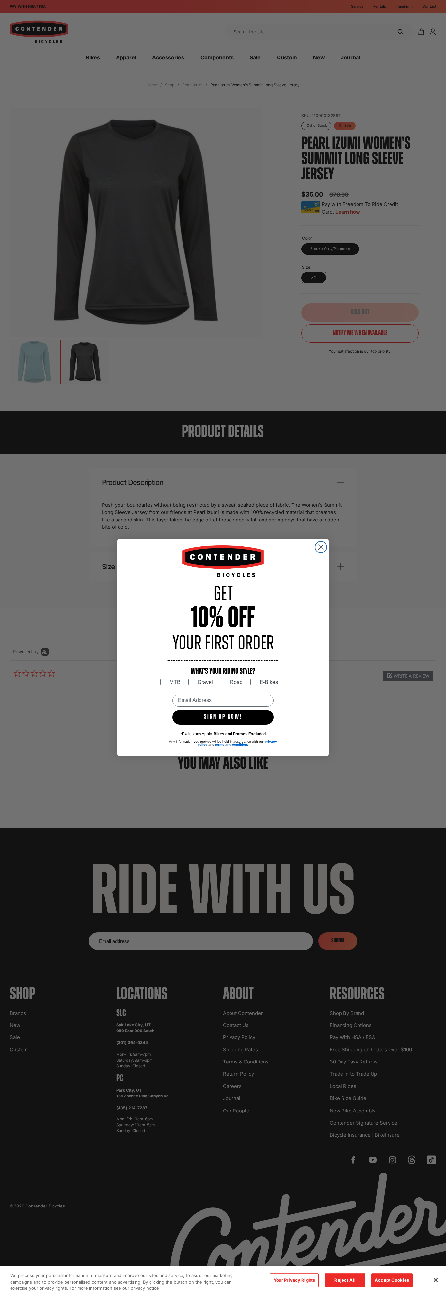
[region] (223, 1280)
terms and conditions (232, 744)
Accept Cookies (392, 1280)
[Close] (435, 1280)
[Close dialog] (321, 547)
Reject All (344, 1280)
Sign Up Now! (223, 717)
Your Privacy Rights (294, 1280)
